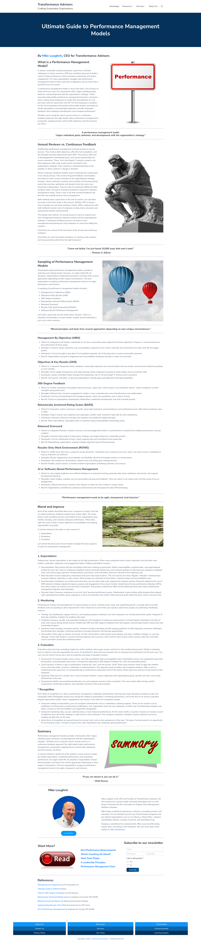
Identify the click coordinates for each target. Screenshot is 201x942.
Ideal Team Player (90, 858)
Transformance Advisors (55, 4)
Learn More (68, 833)
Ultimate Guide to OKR (47, 889)
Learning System (161, 933)
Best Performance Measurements (98, 850)
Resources (100, 924)
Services (100, 928)
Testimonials (161, 924)
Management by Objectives (49, 885)
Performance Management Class (98, 866)
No (131, 865)
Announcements (161, 928)
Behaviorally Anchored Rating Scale (53, 897)
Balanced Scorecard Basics (49, 901)
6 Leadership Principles (93, 862)
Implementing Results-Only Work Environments (58, 905)
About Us (39, 924)
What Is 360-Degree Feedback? (51, 893)
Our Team (100, 933)
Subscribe (132, 870)
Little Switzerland (117, 829)
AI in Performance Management (51, 909)
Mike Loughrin (52, 56)
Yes (131, 862)
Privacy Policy (39, 933)
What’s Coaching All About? (96, 854)
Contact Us (39, 928)
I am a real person (135, 858)
